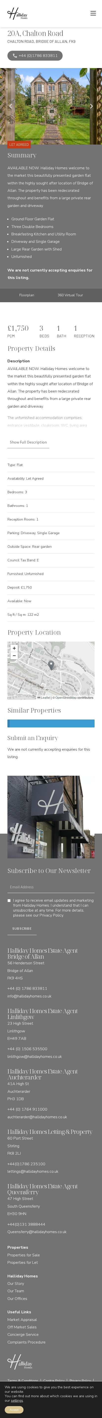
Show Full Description (28, 442)
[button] (10, 106)
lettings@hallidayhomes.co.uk (32, 1171)
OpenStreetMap (66, 697)
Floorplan (26, 295)
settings (17, 1400)
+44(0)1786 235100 (26, 1164)
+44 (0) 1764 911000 (27, 1109)
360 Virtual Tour (70, 295)
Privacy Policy (51, 915)
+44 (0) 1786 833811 (27, 988)
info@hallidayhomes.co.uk (29, 996)
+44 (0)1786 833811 (35, 56)
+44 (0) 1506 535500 (27, 1049)
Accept (14, 1410)
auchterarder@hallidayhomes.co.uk (37, 1117)
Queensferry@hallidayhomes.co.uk (37, 1232)
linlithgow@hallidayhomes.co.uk (34, 1056)
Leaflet (45, 697)
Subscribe (22, 929)
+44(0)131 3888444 (26, 1224)
